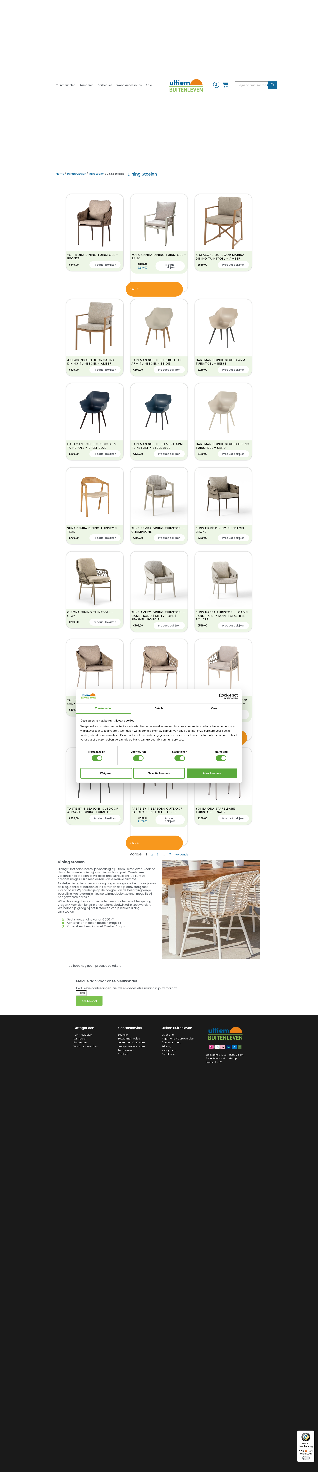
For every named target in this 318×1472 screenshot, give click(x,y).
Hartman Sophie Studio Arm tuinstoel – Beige (220, 362)
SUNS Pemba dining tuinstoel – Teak (94, 530)
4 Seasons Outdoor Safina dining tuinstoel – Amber (91, 362)
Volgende (181, 854)
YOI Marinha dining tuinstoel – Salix (158, 256)
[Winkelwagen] (225, 85)
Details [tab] (159, 708)
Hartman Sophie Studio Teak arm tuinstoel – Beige (156, 362)
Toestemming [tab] (103, 708)
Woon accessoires (129, 85)
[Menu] (312, 1433)
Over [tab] (214, 708)
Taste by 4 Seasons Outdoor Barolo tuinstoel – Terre (157, 810)
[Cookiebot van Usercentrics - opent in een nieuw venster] (222, 696)
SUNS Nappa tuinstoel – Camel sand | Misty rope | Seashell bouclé (222, 616)
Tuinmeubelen (65, 85)
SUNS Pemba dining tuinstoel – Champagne (158, 530)
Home (60, 174)
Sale (149, 85)
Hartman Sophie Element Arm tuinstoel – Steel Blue (157, 446)
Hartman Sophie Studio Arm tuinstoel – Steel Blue (91, 446)
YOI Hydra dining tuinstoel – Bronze (92, 256)
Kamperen (86, 85)
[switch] (138, 758)
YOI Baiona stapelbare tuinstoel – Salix (215, 810)
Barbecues (105, 85)
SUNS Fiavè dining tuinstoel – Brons (222, 530)
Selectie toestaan (159, 773)
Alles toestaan (212, 773)
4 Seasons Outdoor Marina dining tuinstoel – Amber (220, 256)
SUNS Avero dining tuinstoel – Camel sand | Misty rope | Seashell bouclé (158, 616)
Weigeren (106, 773)
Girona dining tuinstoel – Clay (90, 614)
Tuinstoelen (97, 174)
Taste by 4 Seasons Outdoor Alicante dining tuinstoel (92, 810)
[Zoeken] (272, 85)
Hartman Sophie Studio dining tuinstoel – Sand (222, 446)
